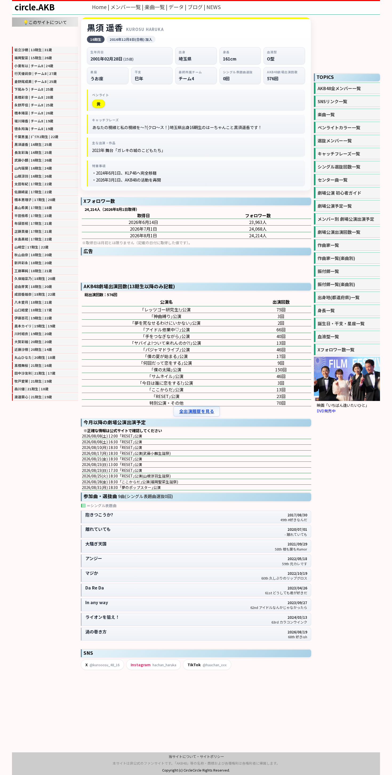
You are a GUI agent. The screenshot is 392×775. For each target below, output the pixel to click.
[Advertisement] (45, 36)
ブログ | (196, 7)
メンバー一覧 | (127, 7)
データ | (178, 7)
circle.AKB (35, 7)
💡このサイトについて (45, 22)
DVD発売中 (326, 410)
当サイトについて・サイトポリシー (196, 756)
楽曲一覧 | (157, 7)
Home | (101, 7)
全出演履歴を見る (196, 411)
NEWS (213, 7)
